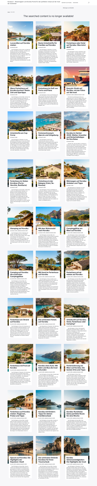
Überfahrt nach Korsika (67, 2)
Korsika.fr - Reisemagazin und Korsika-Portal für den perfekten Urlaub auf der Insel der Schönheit (34, 2)
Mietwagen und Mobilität (68, 7)
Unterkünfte (75, 2)
